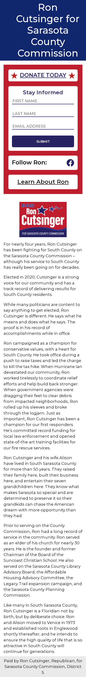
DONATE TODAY (43, 75)
